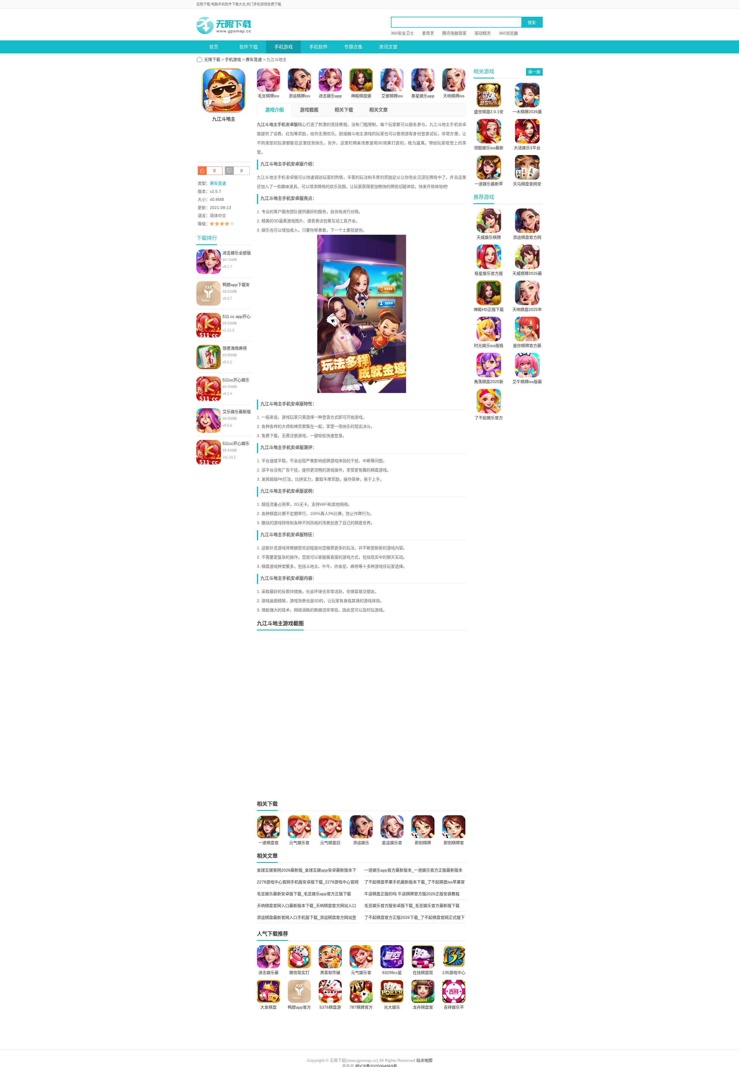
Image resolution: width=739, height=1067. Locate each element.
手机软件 (318, 46)
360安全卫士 (402, 33)
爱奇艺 (428, 33)
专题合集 (353, 46)
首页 (213, 46)
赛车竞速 (254, 59)
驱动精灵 (483, 33)
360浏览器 (508, 33)
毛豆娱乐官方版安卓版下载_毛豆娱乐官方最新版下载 (412, 905)
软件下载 (248, 46)
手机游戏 (283, 46)
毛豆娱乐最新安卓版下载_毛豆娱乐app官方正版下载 (304, 893)
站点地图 (424, 1060)
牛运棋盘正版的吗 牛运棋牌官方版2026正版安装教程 (412, 893)
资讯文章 (388, 46)
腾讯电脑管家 (454, 33)
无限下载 (212, 59)
